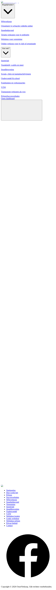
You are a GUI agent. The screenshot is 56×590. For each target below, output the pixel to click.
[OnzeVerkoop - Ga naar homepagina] (10, 2)
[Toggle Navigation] (21, 110)
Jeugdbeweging (12, 509)
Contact (9, 525)
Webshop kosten (13, 516)
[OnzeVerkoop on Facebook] (28, 582)
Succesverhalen (13, 96)
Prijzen (4, 96)
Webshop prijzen (13, 521)
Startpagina (10, 490)
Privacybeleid (11, 523)
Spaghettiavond (12, 502)
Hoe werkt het (12, 493)
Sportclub (10, 507)
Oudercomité (11, 511)
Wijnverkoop (11, 500)
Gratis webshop (12, 518)
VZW (8, 514)
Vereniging (10, 504)
